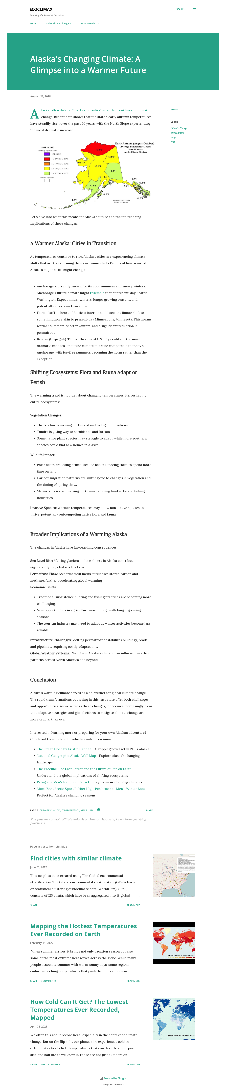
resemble (97, 293)
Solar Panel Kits (90, 23)
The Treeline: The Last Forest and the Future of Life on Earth (84, 769)
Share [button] (174, 109)
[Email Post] (99, 810)
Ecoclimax (41, 9)
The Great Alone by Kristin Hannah (64, 749)
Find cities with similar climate (76, 858)
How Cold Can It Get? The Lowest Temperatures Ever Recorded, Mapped (79, 1010)
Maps (174, 137)
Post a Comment (51, 1064)
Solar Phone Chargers (58, 23)
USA (173, 142)
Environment (177, 132)
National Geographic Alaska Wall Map (66, 756)
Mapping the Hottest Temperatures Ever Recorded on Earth (83, 930)
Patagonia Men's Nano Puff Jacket (63, 782)
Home (33, 23)
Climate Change (179, 128)
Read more (133, 905)
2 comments (48, 980)
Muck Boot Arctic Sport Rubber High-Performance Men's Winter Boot (91, 789)
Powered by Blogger (115, 1078)
